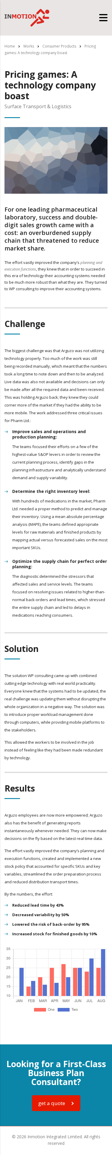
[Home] (26, 17)
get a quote (51, 1103)
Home (9, 46)
